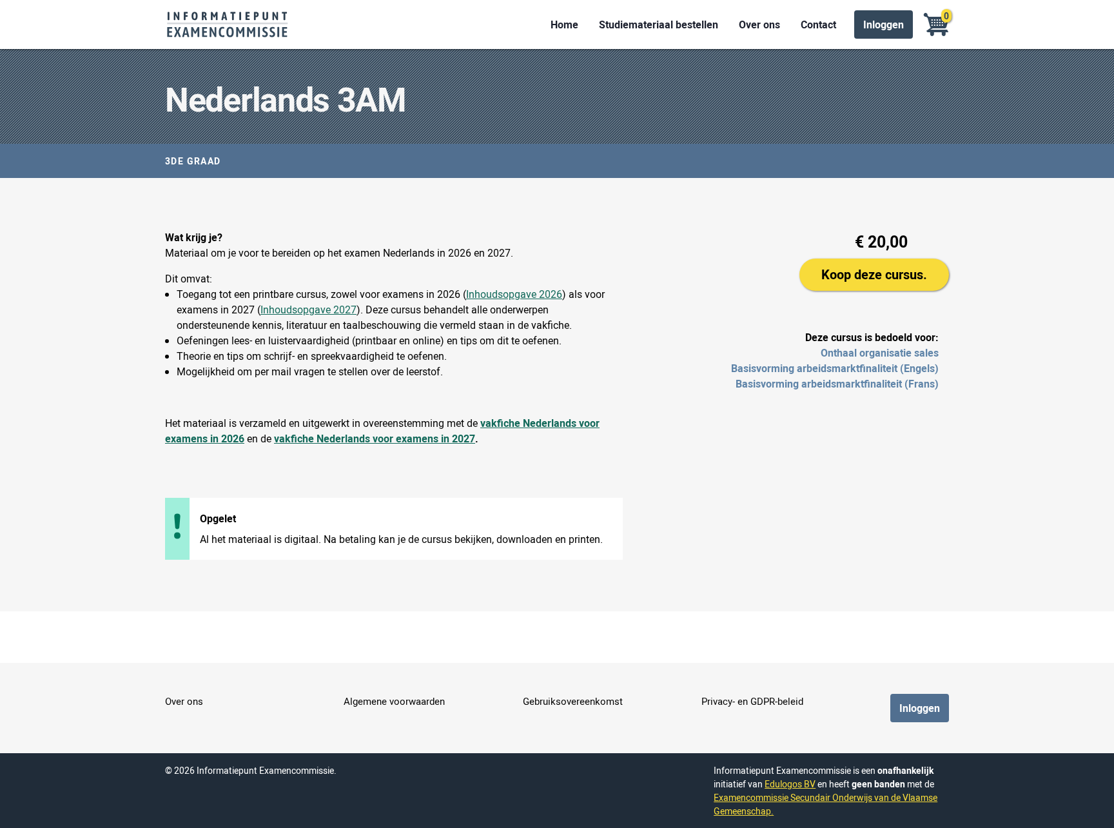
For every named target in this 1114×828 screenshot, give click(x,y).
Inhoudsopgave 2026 (514, 294)
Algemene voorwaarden (394, 701)
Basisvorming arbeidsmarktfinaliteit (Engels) (835, 368)
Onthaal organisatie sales (880, 353)
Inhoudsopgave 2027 (308, 309)
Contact (818, 24)
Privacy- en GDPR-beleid (752, 701)
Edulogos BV (790, 784)
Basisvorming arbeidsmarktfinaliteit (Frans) (837, 384)
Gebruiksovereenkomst (573, 701)
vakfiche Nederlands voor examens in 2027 (374, 438)
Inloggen (883, 24)
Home (564, 24)
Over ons (759, 24)
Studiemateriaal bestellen (658, 24)
